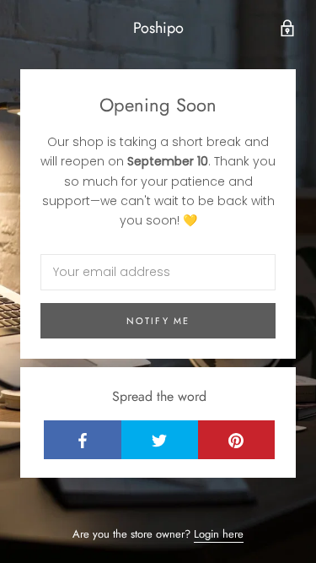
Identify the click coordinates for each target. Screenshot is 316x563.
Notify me (158, 321)
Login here (219, 534)
